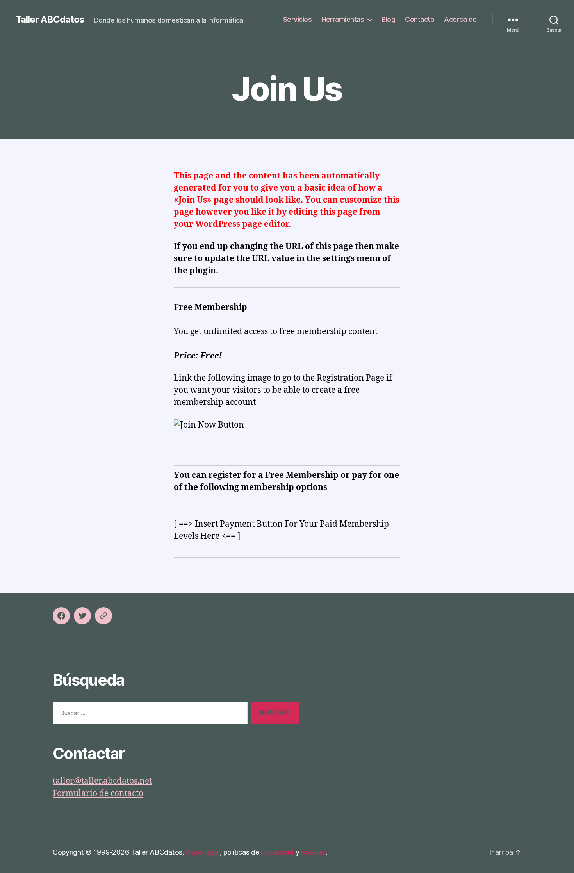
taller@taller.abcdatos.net (102, 781)
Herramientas (342, 19)
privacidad (277, 852)
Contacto (419, 19)
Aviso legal (202, 852)
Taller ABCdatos (50, 19)
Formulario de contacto (98, 793)
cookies (313, 852)
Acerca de (460, 19)
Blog (388, 19)
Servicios (297, 19)
